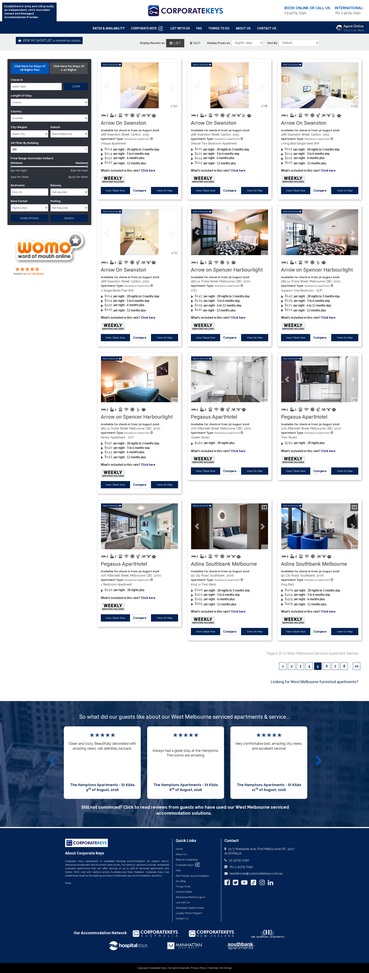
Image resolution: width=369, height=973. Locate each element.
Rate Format (19, 201)
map (196, 43)
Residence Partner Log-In (190, 897)
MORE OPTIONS (29, 218)
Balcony (55, 185)
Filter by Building (26, 143)
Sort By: (272, 43)
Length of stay (21, 95)
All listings (226, 967)
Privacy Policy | (199, 967)
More (68, 883)
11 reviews (36, 273)
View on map (164, 190)
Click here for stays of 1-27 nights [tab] (68, 68)
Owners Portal (184, 891)
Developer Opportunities (190, 907)
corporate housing (115, 861)
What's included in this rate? (128, 170)
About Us (243, 28)
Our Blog (181, 881)
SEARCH (69, 218)
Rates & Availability (108, 28)
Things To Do (218, 28)
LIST (177, 43)
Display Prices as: (218, 43)
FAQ (199, 28)
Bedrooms (18, 185)
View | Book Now (115, 190)
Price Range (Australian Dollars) (32, 158)
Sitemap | (214, 967)
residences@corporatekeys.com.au (256, 873)
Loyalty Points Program (189, 913)
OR (13, 143)
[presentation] (53, 760)
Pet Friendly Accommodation (192, 875)
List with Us (183, 902)
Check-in (17, 79)
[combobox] (49, 149)
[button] (107, 85)
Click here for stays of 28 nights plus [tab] (29, 68)
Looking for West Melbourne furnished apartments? (314, 682)
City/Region (19, 127)
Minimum (49, 163)
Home (179, 848)
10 (357, 666)
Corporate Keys (144, 28)
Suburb (55, 127)
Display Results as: (152, 43)
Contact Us (266, 28)
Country (16, 111)
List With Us (180, 28)
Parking (55, 201)
